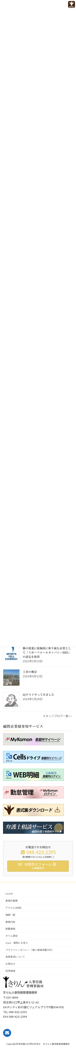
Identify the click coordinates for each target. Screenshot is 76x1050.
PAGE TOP (65, 1039)
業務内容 (10, 921)
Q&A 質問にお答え (16, 942)
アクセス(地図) (13, 907)
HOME (9, 893)
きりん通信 (11, 935)
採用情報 (10, 970)
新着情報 (10, 928)
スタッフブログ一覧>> (57, 716)
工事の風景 (30, 672)
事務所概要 (11, 900)
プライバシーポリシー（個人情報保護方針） (29, 949)
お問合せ (10, 963)
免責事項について (15, 957)
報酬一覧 (10, 914)
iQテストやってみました (38, 694)
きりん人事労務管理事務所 (20, 992)
